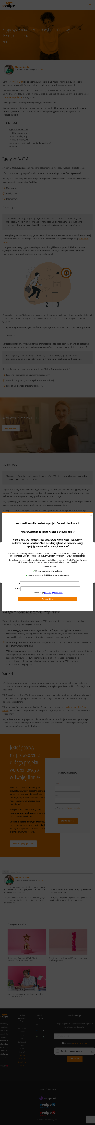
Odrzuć (47, 568)
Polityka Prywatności (46, 579)
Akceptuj (47, 561)
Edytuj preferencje (47, 574)
